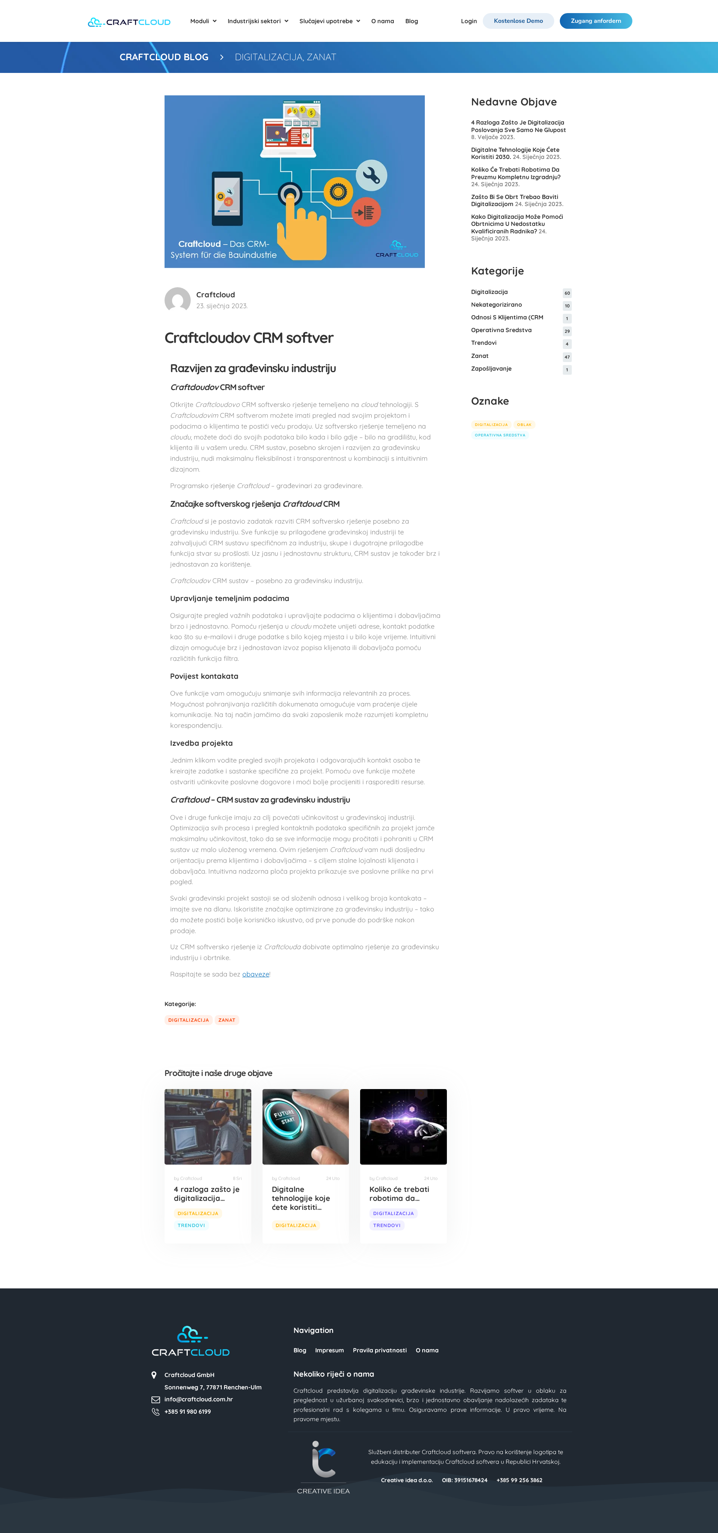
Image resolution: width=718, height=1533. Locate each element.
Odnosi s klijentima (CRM (507, 317)
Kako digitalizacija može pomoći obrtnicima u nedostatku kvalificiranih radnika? (517, 223)
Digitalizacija (269, 56)
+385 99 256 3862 (520, 1480)
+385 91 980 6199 (188, 1411)
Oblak (524, 424)
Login (469, 21)
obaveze (255, 974)
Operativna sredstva (501, 330)
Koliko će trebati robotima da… (399, 1193)
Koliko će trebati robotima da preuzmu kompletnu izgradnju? (516, 173)
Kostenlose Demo (518, 21)
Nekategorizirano (496, 304)
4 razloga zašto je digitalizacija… (207, 1193)
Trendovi (191, 1225)
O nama (427, 1350)
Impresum (329, 1350)
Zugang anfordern (596, 21)
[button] (16, 1516)
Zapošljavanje (491, 368)
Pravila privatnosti (380, 1350)
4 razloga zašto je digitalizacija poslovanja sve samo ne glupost (518, 126)
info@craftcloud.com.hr (199, 1399)
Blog (300, 1350)
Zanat (322, 56)
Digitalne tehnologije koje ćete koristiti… (301, 1198)
